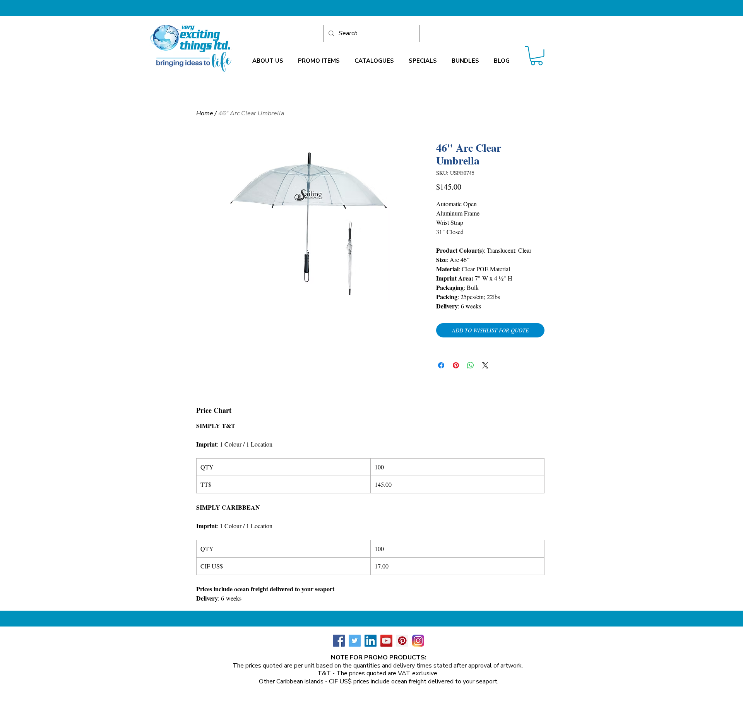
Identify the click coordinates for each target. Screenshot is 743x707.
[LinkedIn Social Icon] (371, 641)
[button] (268, 61)
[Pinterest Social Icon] (402, 641)
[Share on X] (485, 365)
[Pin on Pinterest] (456, 365)
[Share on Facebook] (441, 365)
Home (204, 113)
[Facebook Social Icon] (339, 641)
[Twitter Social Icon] (355, 641)
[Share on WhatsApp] (470, 365)
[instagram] (418, 641)
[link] (536, 55)
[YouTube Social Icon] (386, 641)
